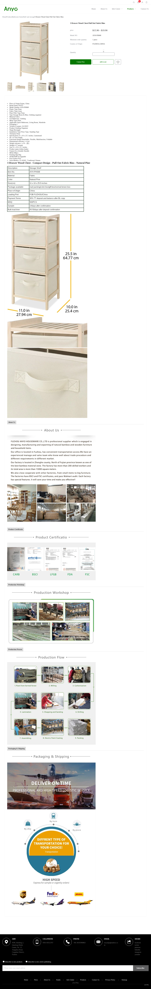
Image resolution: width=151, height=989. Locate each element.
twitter (137, 945)
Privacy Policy (110, 980)
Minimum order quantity (78, 40)
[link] (4, 17)
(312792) (146, 984)
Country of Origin (76, 44)
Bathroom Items (17, 17)
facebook (138, 943)
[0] (138, 2)
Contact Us (145, 9)
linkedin (137, 950)
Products (130, 9)
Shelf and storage (28, 17)
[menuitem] (93, 9)
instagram (138, 952)
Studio (58, 980)
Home (94, 9)
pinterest (137, 947)
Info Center (116, 9)
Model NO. (74, 35)
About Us (104, 9)
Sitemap (124, 980)
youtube (137, 954)
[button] (103, 50)
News (36, 980)
